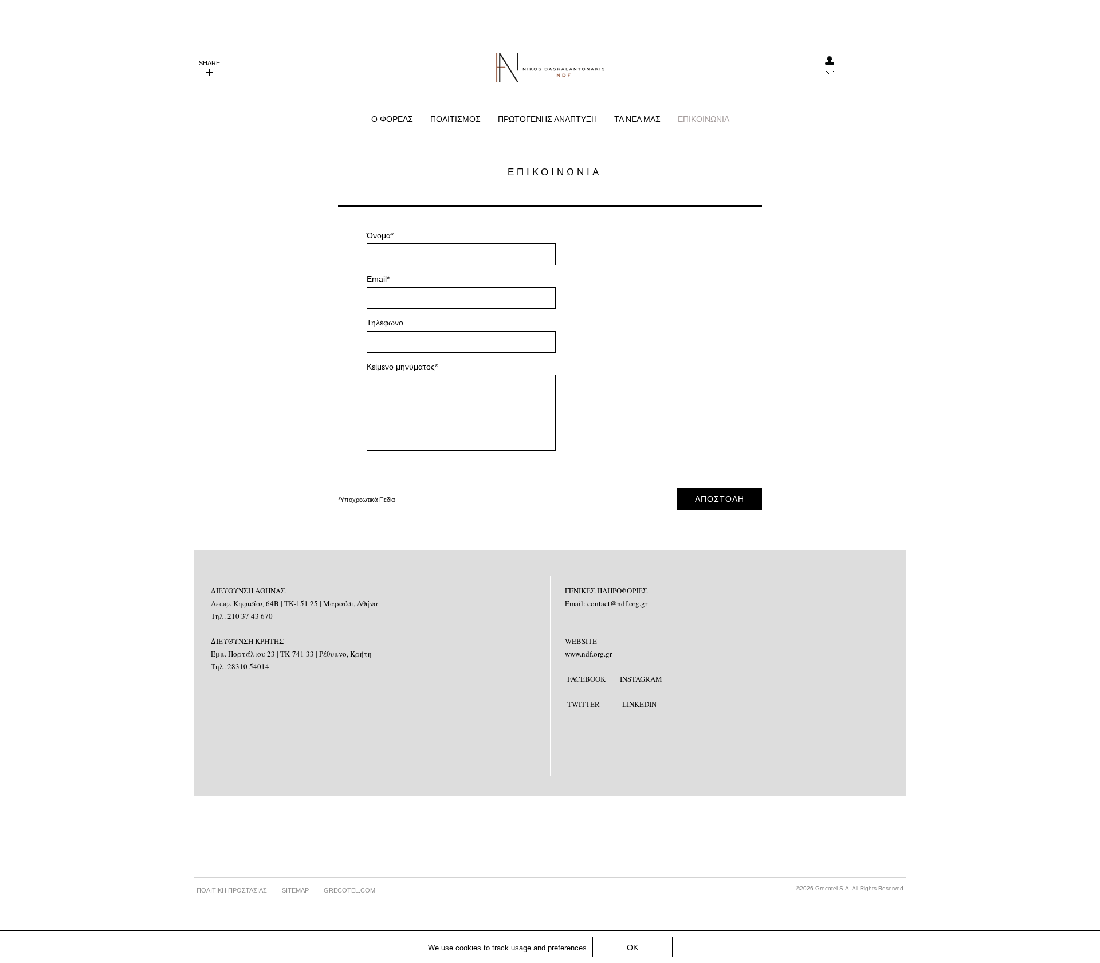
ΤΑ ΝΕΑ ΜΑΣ (637, 119)
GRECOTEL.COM (349, 890)
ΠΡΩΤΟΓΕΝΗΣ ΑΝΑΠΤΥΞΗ (547, 119)
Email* (378, 279)
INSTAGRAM (641, 679)
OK (632, 947)
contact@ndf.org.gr (617, 603)
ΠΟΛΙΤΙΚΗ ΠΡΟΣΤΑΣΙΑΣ (232, 890)
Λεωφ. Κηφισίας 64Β (246, 603)
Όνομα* (380, 235)
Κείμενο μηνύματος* (402, 366)
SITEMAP (295, 890)
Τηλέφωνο (385, 322)
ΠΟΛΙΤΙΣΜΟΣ (455, 119)
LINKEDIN (639, 704)
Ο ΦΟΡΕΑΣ (392, 119)
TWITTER (583, 704)
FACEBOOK (586, 679)
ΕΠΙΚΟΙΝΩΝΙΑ (703, 119)
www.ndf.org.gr (588, 653)
